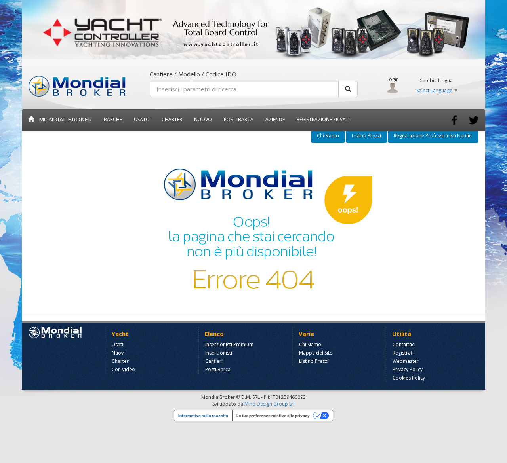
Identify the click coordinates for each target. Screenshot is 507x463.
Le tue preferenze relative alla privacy (273, 415)
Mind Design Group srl (269, 403)
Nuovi (118, 352)
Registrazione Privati (323, 119)
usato (142, 119)
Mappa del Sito (316, 352)
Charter (120, 361)
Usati (117, 344)
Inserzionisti (218, 352)
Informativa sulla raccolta (203, 415)
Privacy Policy (408, 369)
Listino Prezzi (366, 135)
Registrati (403, 352)
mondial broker (63, 119)
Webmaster (406, 361)
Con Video (123, 369)
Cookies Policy (409, 377)
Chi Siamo (328, 135)
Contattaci (404, 344)
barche (113, 119)
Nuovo (203, 119)
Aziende (275, 119)
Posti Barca (239, 119)
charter (172, 119)
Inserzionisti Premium (229, 344)
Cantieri (214, 361)
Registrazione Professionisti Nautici (433, 135)
